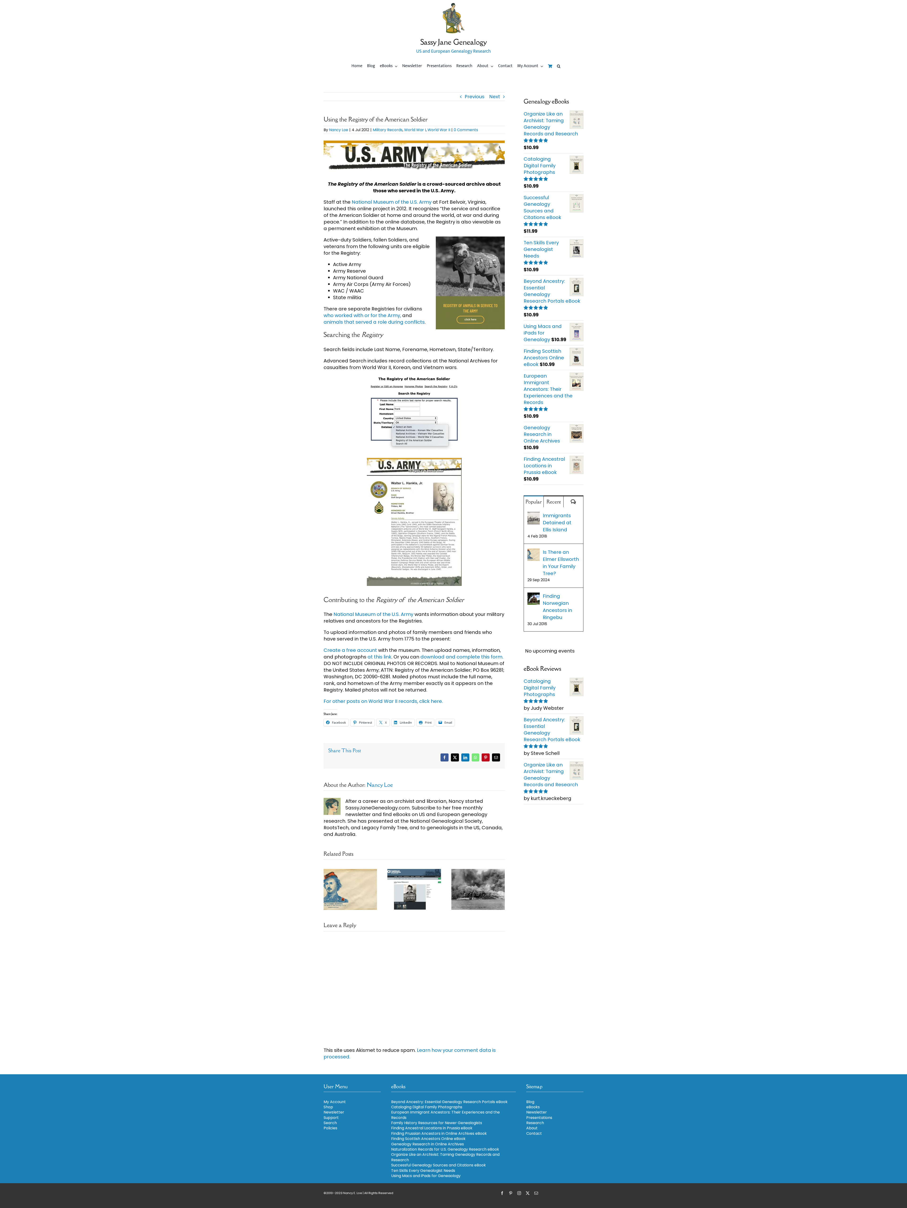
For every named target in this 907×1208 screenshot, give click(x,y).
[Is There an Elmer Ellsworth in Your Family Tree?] (533, 552)
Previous (474, 96)
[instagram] (519, 1193)
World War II (439, 130)
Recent (554, 502)
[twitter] (528, 1193)
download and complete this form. (461, 656)
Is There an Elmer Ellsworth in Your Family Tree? (561, 563)
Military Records (387, 130)
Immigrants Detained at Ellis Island (557, 522)
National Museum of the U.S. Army (392, 202)
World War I (415, 130)
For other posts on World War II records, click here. (384, 701)
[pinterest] (511, 1193)
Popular (534, 502)
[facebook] (502, 1193)
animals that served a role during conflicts (374, 322)
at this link (379, 656)
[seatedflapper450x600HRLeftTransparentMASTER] (453, 4)
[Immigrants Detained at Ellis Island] (533, 515)
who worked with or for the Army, (362, 315)
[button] (558, 66)
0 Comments (466, 130)
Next (494, 96)
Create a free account (350, 650)
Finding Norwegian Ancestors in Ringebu (557, 607)
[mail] (536, 1193)
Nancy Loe (338, 130)
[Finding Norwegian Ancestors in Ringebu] (533, 596)
